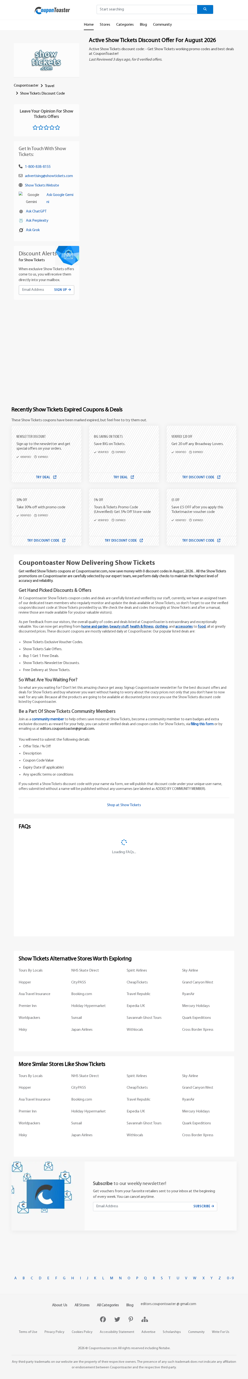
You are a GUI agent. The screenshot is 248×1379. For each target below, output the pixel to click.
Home (89, 25)
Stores (105, 25)
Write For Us (220, 1332)
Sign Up (61, 290)
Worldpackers (29, 1018)
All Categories (108, 1305)
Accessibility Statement (117, 1332)
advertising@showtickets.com (49, 176)
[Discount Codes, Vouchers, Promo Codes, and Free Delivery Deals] (52, 10)
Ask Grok (33, 230)
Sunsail (76, 1018)
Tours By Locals (31, 971)
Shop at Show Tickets (124, 805)
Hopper (25, 982)
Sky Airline (190, 971)
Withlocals (135, 1030)
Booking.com (81, 994)
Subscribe (202, 1206)
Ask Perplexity (37, 221)
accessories (184, 627)
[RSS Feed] (144, 1320)
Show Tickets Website (42, 185)
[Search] (205, 9)
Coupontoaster (26, 86)
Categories (125, 25)
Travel (49, 86)
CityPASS (78, 982)
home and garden (94, 627)
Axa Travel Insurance (34, 994)
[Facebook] (103, 1320)
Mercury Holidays (196, 1006)
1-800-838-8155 (38, 167)
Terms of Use (28, 1332)
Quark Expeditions (196, 1018)
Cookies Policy (82, 1332)
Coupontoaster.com (103, 1348)
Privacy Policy (54, 1332)
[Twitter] (117, 1320)
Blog (143, 25)
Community (162, 25)
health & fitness (142, 627)
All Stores (82, 1305)
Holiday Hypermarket (88, 1006)
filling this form (202, 724)
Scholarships (172, 1332)
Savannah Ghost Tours (144, 1018)
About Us (59, 1305)
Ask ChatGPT (36, 211)
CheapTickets (137, 982)
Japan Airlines (82, 1030)
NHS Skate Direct (85, 971)
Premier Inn (28, 1006)
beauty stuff (119, 627)
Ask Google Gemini (59, 198)
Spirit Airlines (137, 971)
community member (48, 719)
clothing (161, 627)
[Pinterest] (131, 1320)
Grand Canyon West (197, 982)
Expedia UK (136, 1006)
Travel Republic (138, 994)
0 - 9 (230, 1278)
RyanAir (188, 994)
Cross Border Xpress (197, 1030)
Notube (164, 1348)
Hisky (23, 1030)
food (202, 627)
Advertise (148, 1332)
